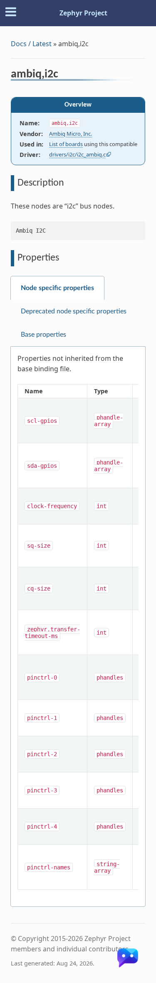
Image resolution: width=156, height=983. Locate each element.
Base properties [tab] (43, 334)
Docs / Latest (31, 43)
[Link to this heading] (64, 75)
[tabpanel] (78, 627)
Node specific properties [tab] (57, 288)
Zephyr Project (83, 12)
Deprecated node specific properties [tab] (73, 311)
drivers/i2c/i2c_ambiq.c (77, 154)
